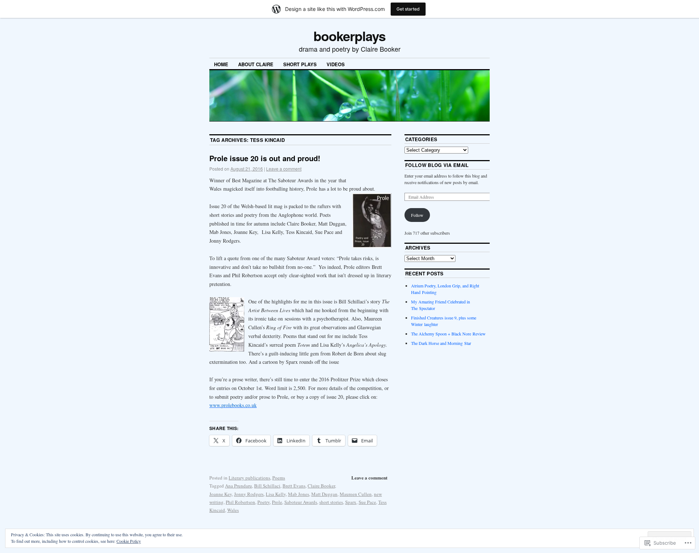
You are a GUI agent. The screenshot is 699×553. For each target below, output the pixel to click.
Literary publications (249, 477)
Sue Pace (367, 502)
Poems (278, 477)
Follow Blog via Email (437, 165)
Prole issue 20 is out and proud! (264, 158)
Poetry (263, 502)
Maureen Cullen (356, 494)
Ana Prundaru (238, 485)
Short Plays (300, 64)
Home (221, 64)
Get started (408, 9)
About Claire (255, 64)
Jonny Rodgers (249, 494)
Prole (277, 502)
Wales (233, 510)
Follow (417, 215)
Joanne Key (220, 494)
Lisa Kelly (276, 494)
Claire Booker (321, 485)
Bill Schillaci (267, 485)
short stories (331, 502)
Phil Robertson (240, 502)
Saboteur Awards (300, 502)
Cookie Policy (128, 541)
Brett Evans (294, 485)
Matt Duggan (324, 494)
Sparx (350, 502)
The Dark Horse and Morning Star (441, 343)
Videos (336, 64)
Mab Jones (298, 494)
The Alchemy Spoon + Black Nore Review (448, 334)
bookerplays (349, 35)
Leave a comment (283, 169)
